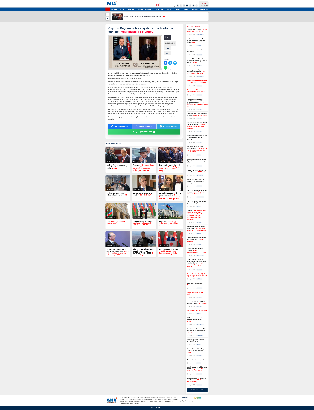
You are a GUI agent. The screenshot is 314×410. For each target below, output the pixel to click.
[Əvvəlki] (107, 14)
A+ (167, 48)
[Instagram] (184, 5)
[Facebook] (178, 5)
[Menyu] (107, 9)
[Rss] (196, 5)
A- (167, 53)
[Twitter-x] (181, 5)
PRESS (177, 9)
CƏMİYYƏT (131, 9)
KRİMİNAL (140, 9)
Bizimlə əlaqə (171, 6)
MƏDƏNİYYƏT (160, 9)
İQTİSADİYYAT (149, 9)
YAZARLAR (195, 9)
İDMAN (169, 9)
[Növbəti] (107, 18)
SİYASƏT (122, 9)
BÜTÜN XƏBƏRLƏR (197, 390)
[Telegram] (193, 5)
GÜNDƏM (114, 9)
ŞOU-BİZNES (204, 9)
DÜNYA (186, 9)
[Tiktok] (190, 5)
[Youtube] (187, 5)
